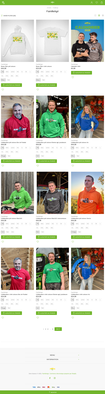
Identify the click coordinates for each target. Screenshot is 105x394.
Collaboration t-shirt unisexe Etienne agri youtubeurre (51, 294)
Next (58, 329)
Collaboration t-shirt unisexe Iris (80, 294)
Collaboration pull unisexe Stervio (81, 218)
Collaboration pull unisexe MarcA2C (11, 218)
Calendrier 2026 (75, 66)
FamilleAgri (52, 2)
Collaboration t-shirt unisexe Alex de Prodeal (14, 294)
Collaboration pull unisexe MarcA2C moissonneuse (51, 218)
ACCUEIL (49, 7)
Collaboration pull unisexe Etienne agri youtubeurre (51, 142)
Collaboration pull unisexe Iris (79, 142)
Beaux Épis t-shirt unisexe (44, 66)
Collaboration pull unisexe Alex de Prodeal (13, 142)
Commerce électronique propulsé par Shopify (63, 373)
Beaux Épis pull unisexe (8, 66)
